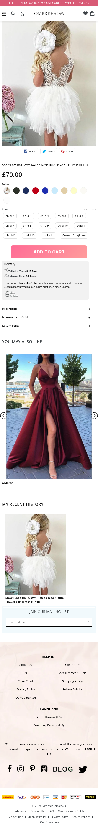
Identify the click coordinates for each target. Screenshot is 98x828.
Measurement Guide (15, 317)
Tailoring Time (16, 271)
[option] (49, 83)
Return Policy (10, 325)
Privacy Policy (25, 689)
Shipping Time (16, 276)
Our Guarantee (25, 697)
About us (25, 665)
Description (9, 309)
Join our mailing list (49, 611)
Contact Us (72, 665)
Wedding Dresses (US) (49, 725)
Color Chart (25, 681)
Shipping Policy (72, 681)
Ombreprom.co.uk (54, 806)
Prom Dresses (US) (49, 717)
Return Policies (72, 689)
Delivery (9, 264)
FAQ (25, 673)
